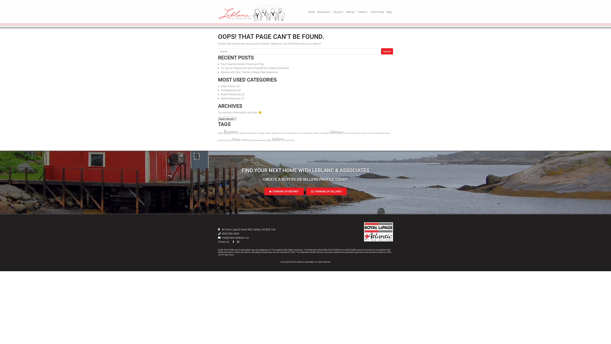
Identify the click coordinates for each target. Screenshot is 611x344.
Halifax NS (275, 133)
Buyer (220, 133)
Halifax (362, 12)
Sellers (278, 139)
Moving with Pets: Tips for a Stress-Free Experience (249, 72)
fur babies (261, 133)
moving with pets (367, 133)
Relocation (323, 12)
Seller (269, 140)
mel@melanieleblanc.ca (235, 237)
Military (337, 132)
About (311, 12)
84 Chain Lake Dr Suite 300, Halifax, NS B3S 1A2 (248, 229)
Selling (350, 12)
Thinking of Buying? (285, 191)
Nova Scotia (379, 133)
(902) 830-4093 (230, 233)
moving (347, 133)
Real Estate (253, 140)
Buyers (231, 132)
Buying (338, 12)
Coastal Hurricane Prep (247, 133)
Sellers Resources (230, 98)
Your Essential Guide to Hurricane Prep (242, 64)
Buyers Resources (231, 94)
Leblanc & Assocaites (321, 133)
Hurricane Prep (306, 133)
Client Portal (377, 12)
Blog (389, 12)
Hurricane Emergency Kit (290, 133)
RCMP (244, 140)
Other (236, 139)
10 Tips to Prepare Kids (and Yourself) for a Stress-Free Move (255, 68)
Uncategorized (229, 90)
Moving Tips (355, 133)
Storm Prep (289, 140)
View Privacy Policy (226, 254)
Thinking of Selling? (327, 191)
